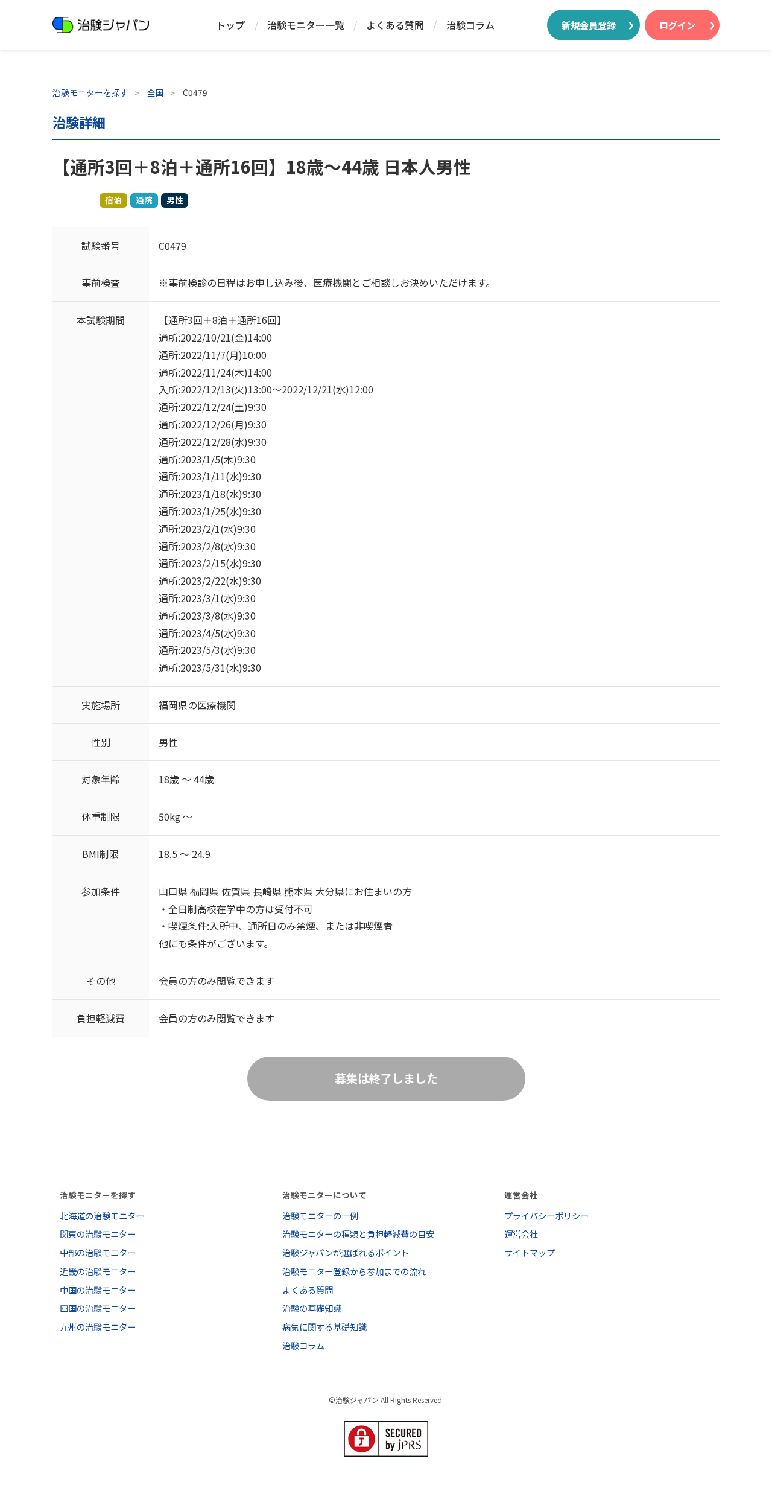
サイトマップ (529, 1252)
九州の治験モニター (98, 1326)
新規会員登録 (589, 24)
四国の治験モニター (98, 1308)
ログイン (677, 24)
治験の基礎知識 (311, 1308)
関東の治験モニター (98, 1233)
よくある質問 (395, 24)
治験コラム (470, 24)
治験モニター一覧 (305, 24)
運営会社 (521, 1233)
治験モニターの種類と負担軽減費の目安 (358, 1233)
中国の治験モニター (98, 1289)
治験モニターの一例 (320, 1215)
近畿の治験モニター (98, 1271)
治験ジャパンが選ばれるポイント (345, 1252)
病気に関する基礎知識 (324, 1326)
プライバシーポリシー (546, 1215)
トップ (230, 24)
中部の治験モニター (98, 1252)
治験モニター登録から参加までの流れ (354, 1271)
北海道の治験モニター (102, 1215)
